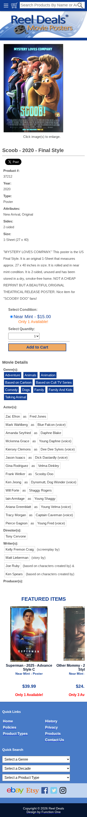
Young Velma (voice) (56, 507)
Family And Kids (60, 390)
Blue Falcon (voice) (51, 424)
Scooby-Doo (44, 474)
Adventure (12, 375)
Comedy (11, 390)
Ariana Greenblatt (18, 507)
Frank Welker (15, 474)
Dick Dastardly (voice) (51, 457)
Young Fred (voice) (51, 523)
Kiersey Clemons (18, 449)
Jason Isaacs (15, 457)
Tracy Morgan (16, 515)
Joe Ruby (13, 566)
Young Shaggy (45, 498)
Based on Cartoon (18, 382)
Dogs (26, 390)
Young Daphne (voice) (55, 441)
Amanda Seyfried (18, 433)
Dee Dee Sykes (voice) (58, 449)
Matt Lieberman (17, 557)
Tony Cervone (16, 536)
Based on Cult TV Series (54, 382)
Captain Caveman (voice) (54, 515)
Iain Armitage (15, 498)
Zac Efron (13, 416)
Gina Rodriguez (17, 466)
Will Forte (12, 490)
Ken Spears (14, 574)
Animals (30, 375)
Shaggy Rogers (40, 490)
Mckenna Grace (17, 441)
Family (39, 390)
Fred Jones (38, 416)
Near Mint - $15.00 (32, 319)
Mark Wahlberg (17, 424)
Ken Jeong (13, 482)
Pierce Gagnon (16, 523)
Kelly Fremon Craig (20, 549)
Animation (48, 375)
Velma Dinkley (48, 466)
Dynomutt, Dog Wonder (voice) (53, 482)
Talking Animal (15, 397)
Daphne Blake (51, 433)
